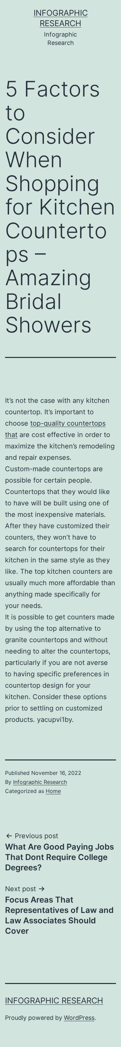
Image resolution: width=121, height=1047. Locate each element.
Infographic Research (40, 782)
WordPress (79, 1017)
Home (53, 791)
